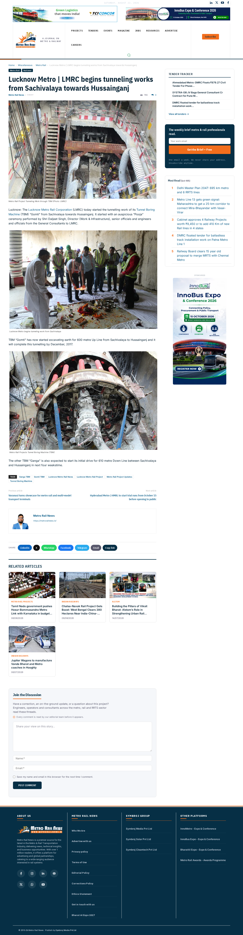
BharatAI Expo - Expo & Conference (200, 849)
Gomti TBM (39, 477)
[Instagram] (32, 873)
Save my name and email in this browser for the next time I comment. (55, 776)
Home (12, 65)
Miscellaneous (25, 65)
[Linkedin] (43, 873)
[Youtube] (222, 3)
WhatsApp (49, 547)
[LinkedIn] (211, 3)
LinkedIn (24, 547)
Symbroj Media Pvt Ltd (139, 828)
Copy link (110, 547)
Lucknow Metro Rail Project (90, 477)
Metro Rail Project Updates (119, 477)
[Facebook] (228, 3)
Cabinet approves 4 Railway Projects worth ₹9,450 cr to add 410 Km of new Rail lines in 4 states (203, 224)
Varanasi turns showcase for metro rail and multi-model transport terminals (40, 497)
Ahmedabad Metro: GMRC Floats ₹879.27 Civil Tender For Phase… (199, 84)
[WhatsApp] (32, 884)
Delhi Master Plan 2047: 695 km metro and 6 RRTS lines (203, 190)
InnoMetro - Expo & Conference (198, 828)
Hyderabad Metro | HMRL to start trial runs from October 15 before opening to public (123, 497)
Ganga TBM (24, 477)
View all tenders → (179, 114)
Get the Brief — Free (199, 149)
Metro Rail (41, 65)
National (27, 70)
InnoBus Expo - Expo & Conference (200, 839)
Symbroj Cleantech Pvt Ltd (141, 849)
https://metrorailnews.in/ (44, 521)
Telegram (82, 547)
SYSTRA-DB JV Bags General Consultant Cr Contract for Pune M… (197, 94)
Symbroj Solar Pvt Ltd (138, 839)
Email (96, 547)
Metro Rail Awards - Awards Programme (203, 860)
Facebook (66, 547)
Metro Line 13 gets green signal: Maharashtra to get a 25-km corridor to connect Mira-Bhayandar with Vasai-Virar (203, 206)
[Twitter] (217, 3)
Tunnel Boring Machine (21, 481)
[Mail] (54, 873)
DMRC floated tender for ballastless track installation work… (196, 104)
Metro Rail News (16, 95)
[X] (21, 884)
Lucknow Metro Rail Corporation (50, 209)
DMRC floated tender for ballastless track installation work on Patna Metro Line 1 (202, 240)
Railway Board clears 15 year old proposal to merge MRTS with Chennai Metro (203, 255)
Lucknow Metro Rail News (60, 477)
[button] (129, 55)
